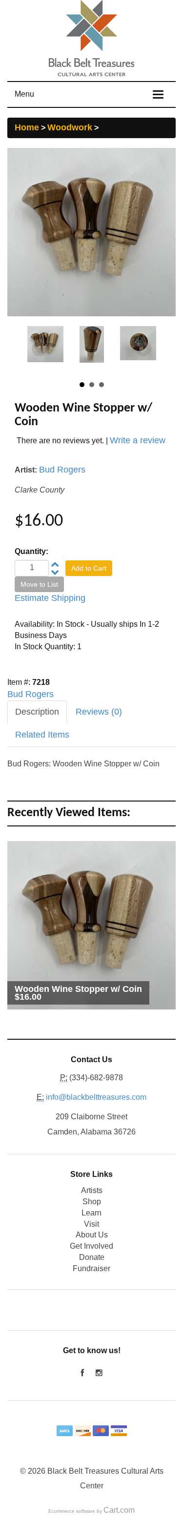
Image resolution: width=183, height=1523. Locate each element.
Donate (91, 1257)
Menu (24, 94)
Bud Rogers (62, 469)
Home (27, 127)
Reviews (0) (99, 712)
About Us (92, 1235)
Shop (91, 1201)
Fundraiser (91, 1268)
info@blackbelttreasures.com (96, 1097)
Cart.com (119, 1510)
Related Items (42, 735)
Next (143, 349)
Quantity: (31, 551)
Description (37, 712)
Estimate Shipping (50, 598)
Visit (91, 1224)
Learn (91, 1213)
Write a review (137, 440)
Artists (91, 1190)
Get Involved (91, 1246)
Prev (39, 349)
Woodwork (69, 127)
